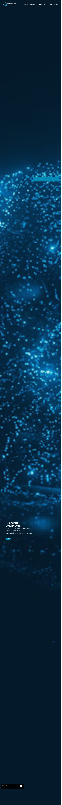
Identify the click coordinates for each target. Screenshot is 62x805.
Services (40, 4)
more (8, 538)
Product (26, 4)
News (50, 4)
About (45, 4)
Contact (56, 4)
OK (21, 786)
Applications (33, 4)
